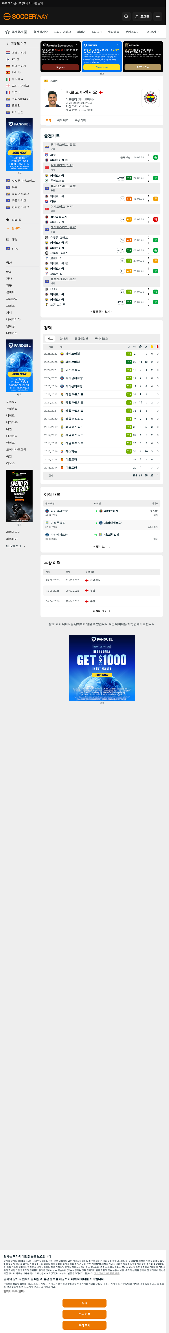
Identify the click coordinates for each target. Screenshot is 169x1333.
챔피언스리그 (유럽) (63, 144)
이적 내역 (62, 120)
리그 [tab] (50, 338)
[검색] (126, 16)
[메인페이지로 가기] (34, 16)
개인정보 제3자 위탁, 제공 (106, 1273)
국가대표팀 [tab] (101, 338)
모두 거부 (84, 1314)
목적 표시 (84, 1325)
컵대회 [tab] (64, 338)
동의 (84, 1303)
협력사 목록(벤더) (14, 1291)
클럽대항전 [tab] (81, 338)
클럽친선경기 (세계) (63, 279)
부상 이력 (80, 120)
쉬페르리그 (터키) (62, 165)
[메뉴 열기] (157, 16)
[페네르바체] (150, 100)
